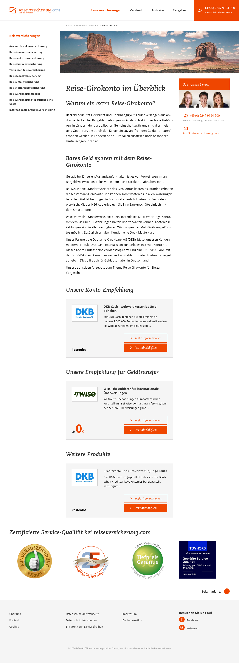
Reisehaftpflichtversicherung (27, 87)
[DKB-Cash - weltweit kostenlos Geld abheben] (85, 313)
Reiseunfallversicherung (24, 82)
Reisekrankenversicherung (25, 52)
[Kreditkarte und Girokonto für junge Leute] (85, 477)
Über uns (15, 614)
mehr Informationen (147, 338)
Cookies (14, 626)
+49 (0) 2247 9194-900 (220, 8)
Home (69, 25)
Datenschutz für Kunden (81, 620)
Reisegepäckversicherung (25, 76)
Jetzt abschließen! (146, 347)
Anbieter (158, 10)
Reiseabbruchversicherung (25, 64)
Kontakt (14, 620)
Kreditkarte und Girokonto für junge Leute (135, 471)
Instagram (193, 628)
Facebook (192, 620)
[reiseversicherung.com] (34, 10)
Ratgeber (179, 10)
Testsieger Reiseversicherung (27, 70)
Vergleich (137, 10)
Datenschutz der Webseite (82, 614)
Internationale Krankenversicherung (32, 109)
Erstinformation (132, 620)
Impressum (129, 614)
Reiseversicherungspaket (24, 93)
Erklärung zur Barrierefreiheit (84, 626)
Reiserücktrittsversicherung (26, 58)
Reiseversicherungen (106, 10)
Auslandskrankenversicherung (28, 46)
